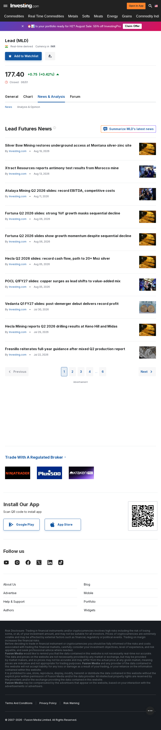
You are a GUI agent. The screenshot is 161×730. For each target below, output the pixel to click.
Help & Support (14, 601)
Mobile (88, 593)
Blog (87, 584)
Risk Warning (71, 703)
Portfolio (90, 601)
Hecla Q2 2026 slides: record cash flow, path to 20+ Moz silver (57, 258)
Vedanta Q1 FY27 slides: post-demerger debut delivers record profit (62, 304)
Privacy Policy (48, 703)
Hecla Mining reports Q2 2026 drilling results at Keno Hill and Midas (61, 326)
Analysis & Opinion (28, 106)
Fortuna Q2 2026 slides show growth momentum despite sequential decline (68, 236)
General (11, 96)
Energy (112, 16)
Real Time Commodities (46, 16)
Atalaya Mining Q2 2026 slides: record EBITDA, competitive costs (60, 190)
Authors (8, 610)
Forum (75, 96)
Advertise (10, 593)
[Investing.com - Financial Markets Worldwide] (24, 5)
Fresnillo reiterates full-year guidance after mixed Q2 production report (65, 349)
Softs (86, 16)
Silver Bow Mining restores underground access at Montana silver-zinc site (68, 145)
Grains (127, 16)
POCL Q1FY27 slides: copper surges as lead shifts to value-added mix (63, 281)
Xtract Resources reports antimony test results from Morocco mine (62, 168)
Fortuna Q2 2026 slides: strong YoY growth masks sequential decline (62, 213)
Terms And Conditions (18, 703)
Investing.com (17, 151)
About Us (9, 584)
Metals (73, 16)
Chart (28, 96)
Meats (98, 16)
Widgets (89, 610)
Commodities (14, 16)
